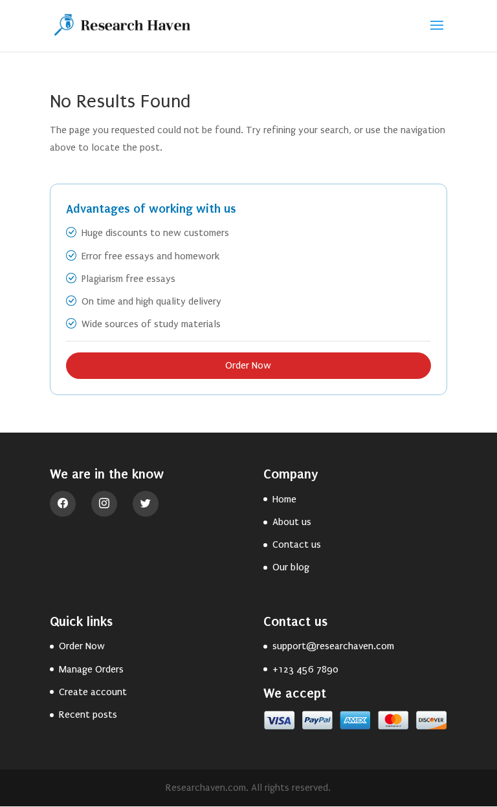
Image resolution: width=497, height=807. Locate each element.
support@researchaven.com (333, 646)
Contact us (296, 544)
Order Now (248, 365)
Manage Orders (91, 669)
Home (284, 499)
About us (291, 522)
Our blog (290, 567)
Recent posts (88, 714)
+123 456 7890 (305, 669)
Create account (93, 692)
